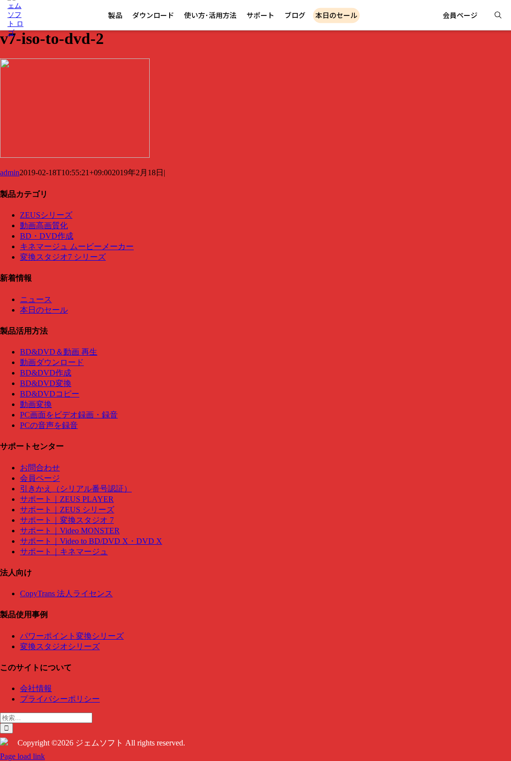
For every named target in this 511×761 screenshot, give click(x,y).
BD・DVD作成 (46, 236)
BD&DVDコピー (49, 393)
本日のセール (44, 310)
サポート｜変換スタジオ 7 (67, 520)
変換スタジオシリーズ (60, 646)
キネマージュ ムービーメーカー (77, 246)
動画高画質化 (44, 225)
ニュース (36, 299)
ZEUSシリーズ (46, 215)
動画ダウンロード (52, 362)
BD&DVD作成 (45, 373)
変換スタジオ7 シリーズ (63, 257)
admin (9, 172)
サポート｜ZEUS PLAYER (67, 499)
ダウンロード (153, 15)
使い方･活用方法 (210, 15)
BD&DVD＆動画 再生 (58, 352)
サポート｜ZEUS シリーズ (67, 509)
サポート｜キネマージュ (64, 551)
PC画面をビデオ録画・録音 (69, 414)
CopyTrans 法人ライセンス (66, 593)
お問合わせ (40, 467)
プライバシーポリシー (60, 699)
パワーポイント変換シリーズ (72, 636)
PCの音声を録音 (49, 425)
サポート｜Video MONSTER (70, 530)
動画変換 (36, 404)
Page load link (22, 756)
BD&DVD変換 (45, 383)
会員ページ (460, 15)
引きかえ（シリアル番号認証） (76, 488)
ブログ (294, 15)
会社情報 (36, 688)
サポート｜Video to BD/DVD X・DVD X (91, 541)
